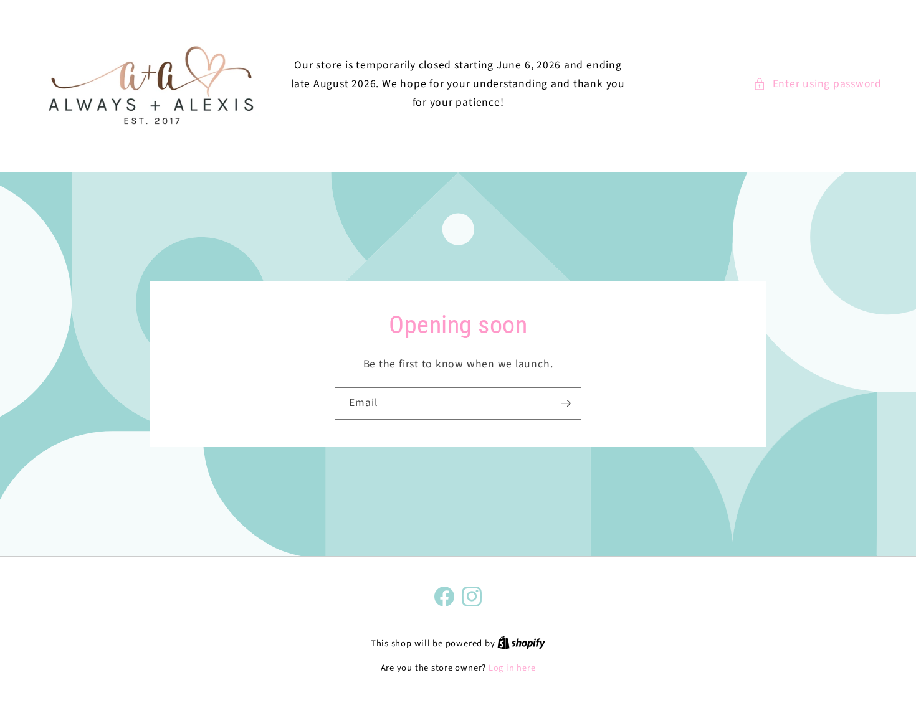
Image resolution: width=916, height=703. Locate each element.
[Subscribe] (566, 403)
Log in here (512, 668)
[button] (817, 84)
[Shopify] (521, 643)
